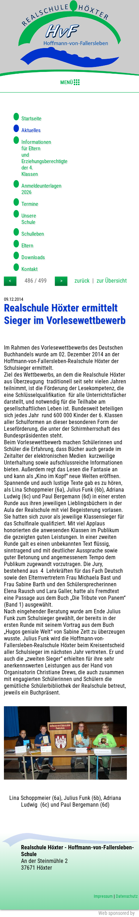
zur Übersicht (112, 280)
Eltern (27, 245)
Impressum (103, 896)
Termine (29, 204)
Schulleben (31, 234)
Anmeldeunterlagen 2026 (31, 189)
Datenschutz (127, 896)
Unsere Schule (28, 219)
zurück (81, 280)
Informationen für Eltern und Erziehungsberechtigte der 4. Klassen (31, 158)
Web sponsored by (116, 913)
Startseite (31, 118)
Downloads (31, 257)
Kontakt (29, 269)
